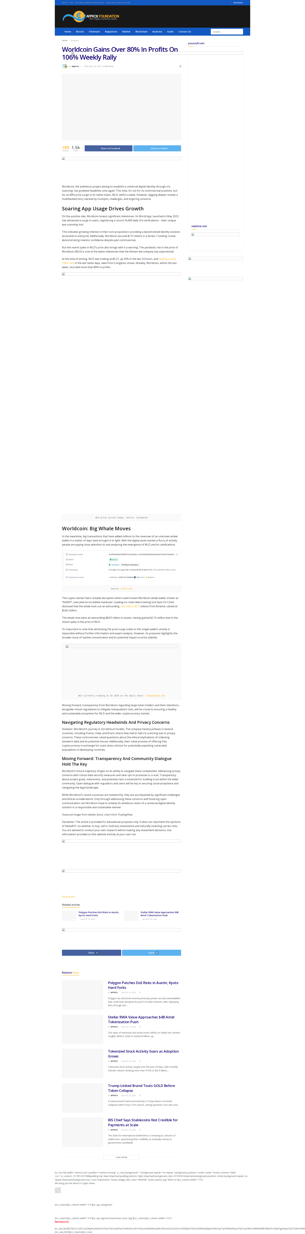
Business (157, 31)
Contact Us (185, 31)
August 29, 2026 (87, 919)
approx (114, 992)
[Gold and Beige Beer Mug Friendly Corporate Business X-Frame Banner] (215, 239)
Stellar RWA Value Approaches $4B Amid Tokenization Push (160, 914)
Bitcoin (80, 31)
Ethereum (94, 31)
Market (126, 31)
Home (67, 31)
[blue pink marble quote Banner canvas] (215, 263)
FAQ (71, 2)
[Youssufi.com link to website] (157, 137)
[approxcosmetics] (121, 854)
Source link (68, 896)
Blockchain (141, 31)
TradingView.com (155, 695)
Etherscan (126, 588)
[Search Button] (240, 32)
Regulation (111, 31)
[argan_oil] (121, 877)
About (65, 2)
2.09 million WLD (130, 606)
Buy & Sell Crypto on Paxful (118, 2)
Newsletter (238, 2)
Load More (121, 1157)
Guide (170, 31)
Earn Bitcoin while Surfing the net (89, 2)
